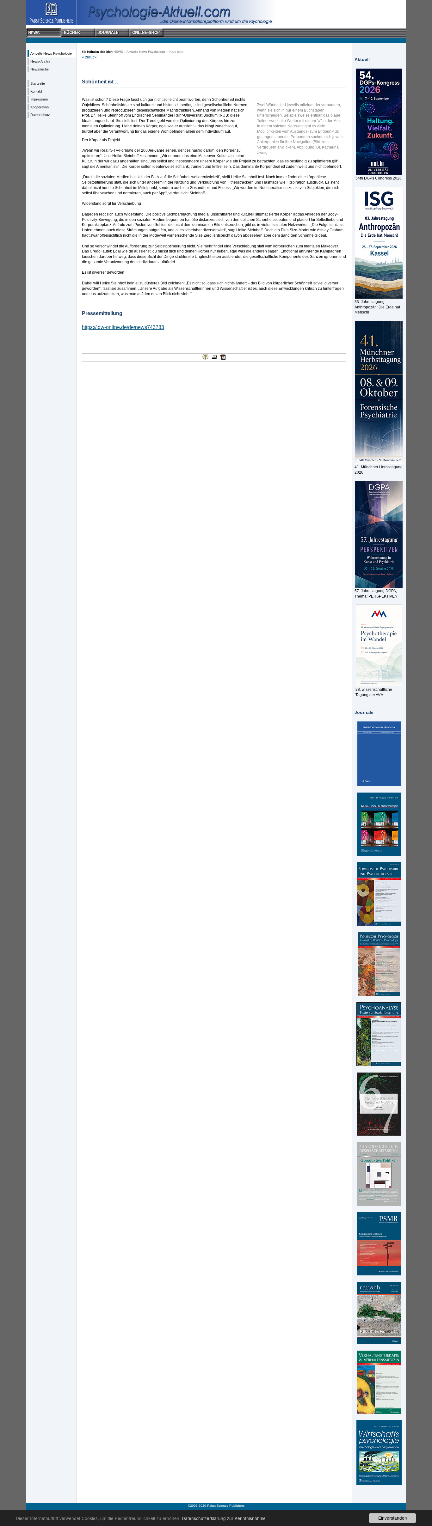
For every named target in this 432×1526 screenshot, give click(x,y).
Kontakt (36, 91)
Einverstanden (392, 1518)
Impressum (39, 99)
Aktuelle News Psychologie (51, 53)
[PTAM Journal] (379, 1104)
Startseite (37, 83)
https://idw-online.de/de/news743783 (123, 327)
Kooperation (39, 107)
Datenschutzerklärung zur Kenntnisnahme (224, 1518)
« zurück (89, 57)
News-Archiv (40, 61)
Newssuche (39, 69)
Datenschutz (40, 115)
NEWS (118, 51)
